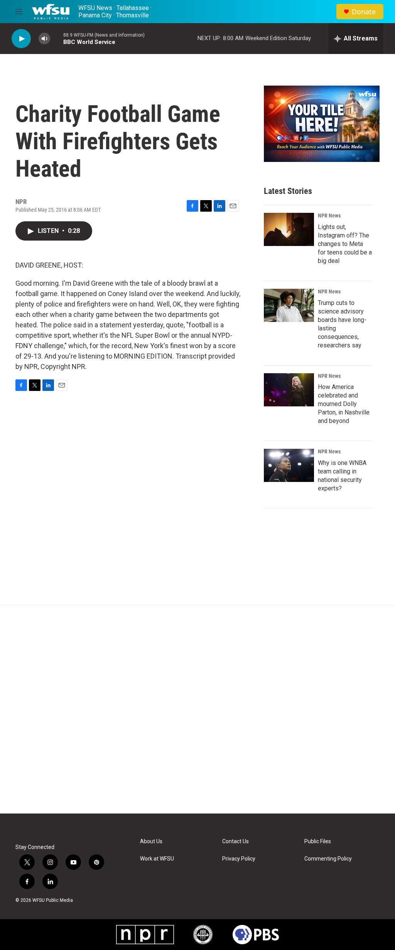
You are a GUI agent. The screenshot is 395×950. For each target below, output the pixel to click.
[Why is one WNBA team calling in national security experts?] (289, 465)
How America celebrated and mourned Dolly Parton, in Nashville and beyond (344, 403)
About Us (151, 841)
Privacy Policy (238, 859)
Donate (364, 12)
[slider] (57, 38)
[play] (21, 38)
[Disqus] (197, 709)
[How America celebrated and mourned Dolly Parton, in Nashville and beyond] (289, 389)
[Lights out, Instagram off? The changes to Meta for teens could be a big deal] (289, 229)
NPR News (329, 215)
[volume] (44, 38)
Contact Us (235, 841)
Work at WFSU (157, 859)
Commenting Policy (328, 859)
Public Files (317, 841)
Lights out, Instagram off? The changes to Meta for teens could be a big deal (345, 243)
